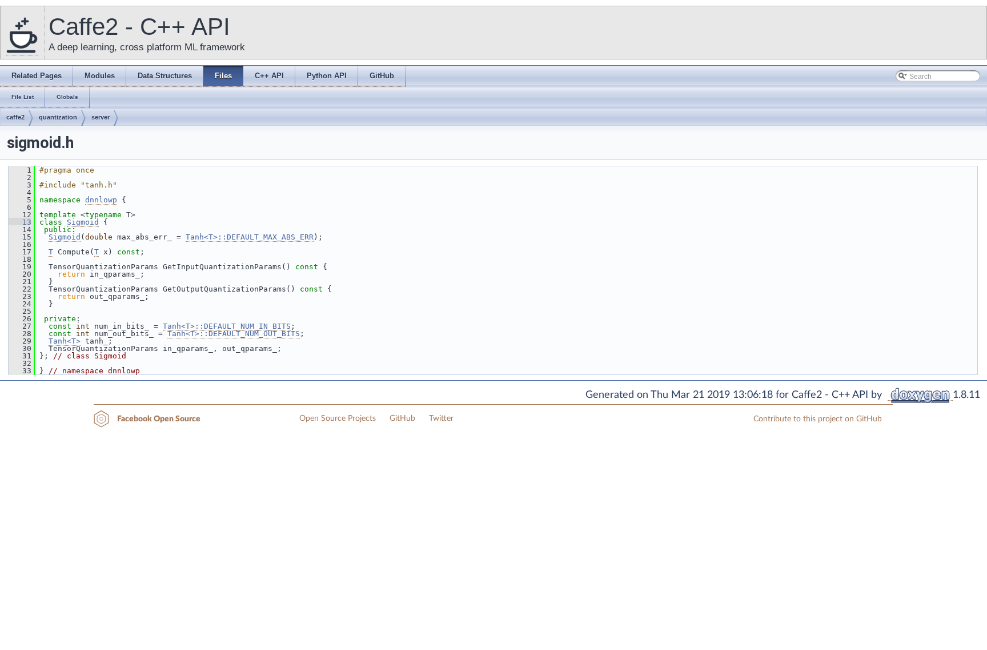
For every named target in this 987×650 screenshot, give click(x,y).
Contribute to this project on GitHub (817, 419)
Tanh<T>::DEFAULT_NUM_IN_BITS (227, 326)
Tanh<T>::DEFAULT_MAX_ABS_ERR (250, 237)
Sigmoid (83, 222)
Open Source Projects (337, 418)
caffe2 (15, 117)
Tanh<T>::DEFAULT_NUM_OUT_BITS (233, 333)
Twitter (441, 418)
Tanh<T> (65, 341)
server (100, 117)
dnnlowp (101, 200)
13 (20, 222)
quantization (58, 117)
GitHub (402, 418)
